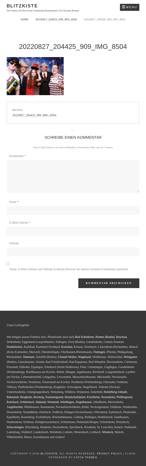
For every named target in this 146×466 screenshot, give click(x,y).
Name (14, 201)
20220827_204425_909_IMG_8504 (57, 19)
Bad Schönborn (84, 337)
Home (25, 19)
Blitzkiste (22, 5)
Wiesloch (107, 432)
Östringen (99, 352)
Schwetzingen (15, 427)
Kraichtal (66, 346)
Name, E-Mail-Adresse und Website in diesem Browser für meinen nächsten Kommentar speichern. (69, 269)
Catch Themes (85, 457)
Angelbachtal (15, 407)
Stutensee (28, 356)
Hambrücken (14, 346)
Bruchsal (121, 337)
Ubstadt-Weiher (67, 356)
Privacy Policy (109, 453)
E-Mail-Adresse (20, 222)
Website (14, 243)
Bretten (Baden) (105, 337)
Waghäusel (84, 356)
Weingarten (130, 356)
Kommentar (17, 156)
